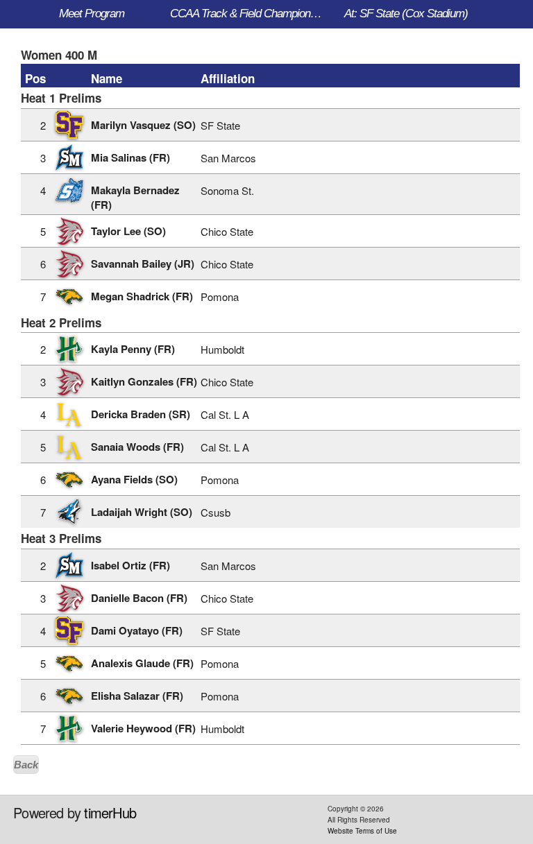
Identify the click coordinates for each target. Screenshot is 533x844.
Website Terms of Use (362, 831)
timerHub (110, 812)
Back (26, 764)
